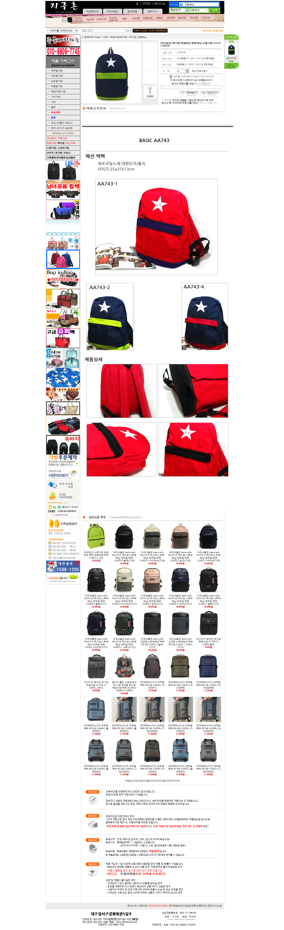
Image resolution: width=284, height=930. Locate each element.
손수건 (60, 128)
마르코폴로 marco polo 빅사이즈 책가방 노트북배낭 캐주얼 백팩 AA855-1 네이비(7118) (208, 556)
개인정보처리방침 (158, 905)
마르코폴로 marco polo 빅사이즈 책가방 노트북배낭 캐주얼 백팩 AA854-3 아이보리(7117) (124, 599)
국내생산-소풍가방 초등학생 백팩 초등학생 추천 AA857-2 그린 (96, 555)
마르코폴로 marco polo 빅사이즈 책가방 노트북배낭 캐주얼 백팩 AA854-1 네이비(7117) (180, 599)
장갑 (53, 122)
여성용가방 (57, 75)
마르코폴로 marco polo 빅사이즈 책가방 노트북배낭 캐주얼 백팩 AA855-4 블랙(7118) (124, 556)
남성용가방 (57, 81)
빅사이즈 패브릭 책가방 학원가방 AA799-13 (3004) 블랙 (208, 642)
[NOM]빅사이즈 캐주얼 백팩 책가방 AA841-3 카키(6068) (180, 685)
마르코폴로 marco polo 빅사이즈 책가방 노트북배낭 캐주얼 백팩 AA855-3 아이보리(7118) (152, 556)
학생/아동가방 (58, 91)
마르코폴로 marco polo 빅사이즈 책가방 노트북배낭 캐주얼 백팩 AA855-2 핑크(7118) (180, 556)
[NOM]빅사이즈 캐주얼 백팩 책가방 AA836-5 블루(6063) (96, 769)
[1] (144, 780)
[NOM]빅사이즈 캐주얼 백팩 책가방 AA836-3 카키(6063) (152, 769)
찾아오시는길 (215, 905)
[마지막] (175, 780)
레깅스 (69, 122)
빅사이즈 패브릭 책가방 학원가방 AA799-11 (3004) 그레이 (96, 685)
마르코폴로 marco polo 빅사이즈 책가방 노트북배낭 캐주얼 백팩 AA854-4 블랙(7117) (96, 599)
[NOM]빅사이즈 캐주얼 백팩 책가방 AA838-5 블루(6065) (124, 728)
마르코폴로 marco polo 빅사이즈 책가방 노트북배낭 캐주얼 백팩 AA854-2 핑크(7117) (152, 599)
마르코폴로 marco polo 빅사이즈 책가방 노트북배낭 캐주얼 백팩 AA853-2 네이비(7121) (96, 643)
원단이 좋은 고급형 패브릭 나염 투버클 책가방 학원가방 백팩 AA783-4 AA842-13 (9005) (124, 686)
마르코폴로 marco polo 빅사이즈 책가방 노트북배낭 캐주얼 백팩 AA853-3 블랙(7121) (208, 599)
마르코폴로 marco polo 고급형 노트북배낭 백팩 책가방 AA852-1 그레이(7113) (180, 643)
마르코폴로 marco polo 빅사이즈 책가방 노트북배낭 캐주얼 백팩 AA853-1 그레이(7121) (124, 643)
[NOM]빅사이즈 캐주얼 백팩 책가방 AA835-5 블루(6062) (180, 769)
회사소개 (132, 905)
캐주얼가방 (57, 70)
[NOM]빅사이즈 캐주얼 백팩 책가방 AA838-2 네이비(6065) (208, 728)
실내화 (69, 128)
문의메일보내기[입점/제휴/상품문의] (188, 905)
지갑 (53, 102)
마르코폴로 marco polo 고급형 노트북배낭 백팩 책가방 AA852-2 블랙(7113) (152, 643)
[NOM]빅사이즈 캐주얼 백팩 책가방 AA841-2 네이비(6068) (208, 685)
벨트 (53, 107)
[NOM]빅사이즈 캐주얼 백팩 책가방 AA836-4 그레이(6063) (124, 769)
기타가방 (55, 96)
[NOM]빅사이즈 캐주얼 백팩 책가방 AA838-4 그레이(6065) (152, 728)
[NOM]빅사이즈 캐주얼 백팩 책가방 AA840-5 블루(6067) (96, 728)
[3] (151, 780)
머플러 (60, 122)
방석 (53, 128)
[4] (154, 780)
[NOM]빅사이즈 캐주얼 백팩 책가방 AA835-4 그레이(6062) (208, 769)
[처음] (128, 780)
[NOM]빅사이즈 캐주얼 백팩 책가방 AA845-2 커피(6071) (152, 685)
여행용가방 (57, 86)
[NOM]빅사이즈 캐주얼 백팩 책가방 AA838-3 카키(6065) (180, 728)
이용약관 (142, 905)
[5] (157, 780)
